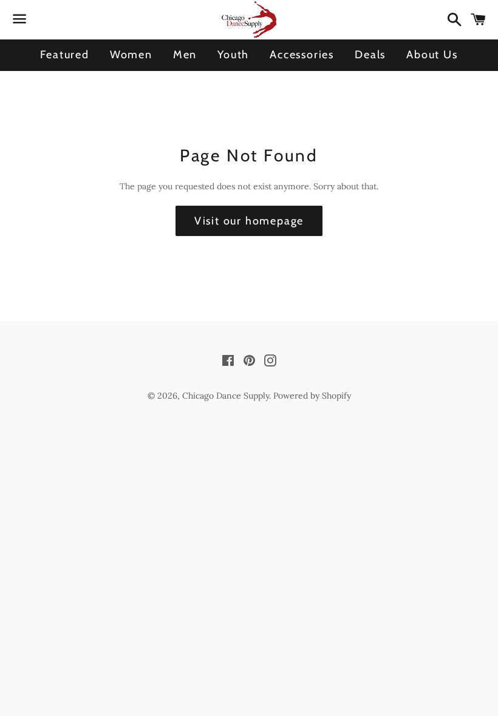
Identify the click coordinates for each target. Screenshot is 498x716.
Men (185, 54)
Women (131, 54)
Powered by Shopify (312, 395)
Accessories (302, 54)
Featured (64, 54)
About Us (431, 54)
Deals (370, 54)
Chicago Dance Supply (225, 395)
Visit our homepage (249, 221)
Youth (233, 54)
